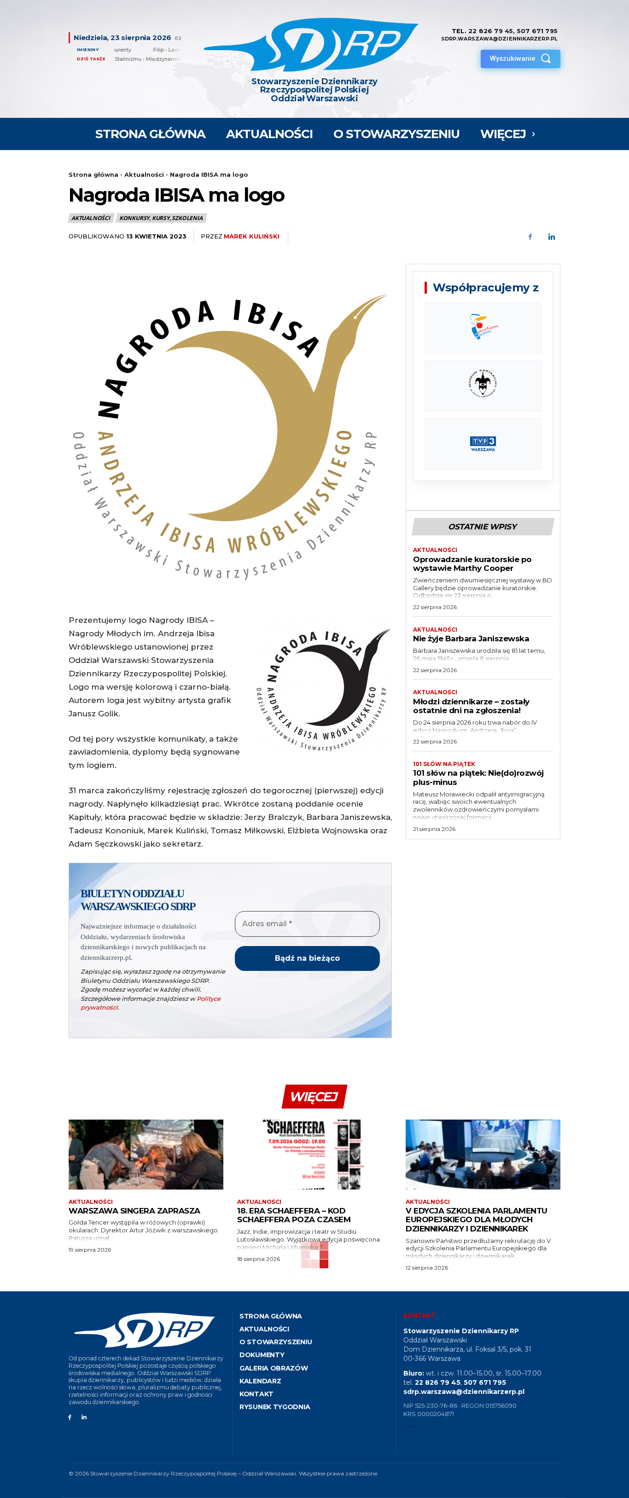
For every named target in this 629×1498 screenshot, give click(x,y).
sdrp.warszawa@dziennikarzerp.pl (463, 1392)
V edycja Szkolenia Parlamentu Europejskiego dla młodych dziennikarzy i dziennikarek (476, 1219)
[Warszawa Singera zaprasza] (146, 1154)
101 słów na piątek (444, 764)
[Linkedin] (551, 236)
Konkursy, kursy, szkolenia (161, 218)
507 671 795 (537, 31)
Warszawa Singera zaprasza (134, 1210)
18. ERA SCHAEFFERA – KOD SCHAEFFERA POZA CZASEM (293, 1215)
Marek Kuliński (252, 236)
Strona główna (93, 174)
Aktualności (144, 174)
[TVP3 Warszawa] (483, 444)
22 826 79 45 (490, 31)
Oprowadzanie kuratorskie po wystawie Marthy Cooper (472, 564)
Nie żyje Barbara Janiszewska (471, 638)
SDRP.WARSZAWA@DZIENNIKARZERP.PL (499, 38)
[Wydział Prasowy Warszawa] (483, 328)
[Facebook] (530, 236)
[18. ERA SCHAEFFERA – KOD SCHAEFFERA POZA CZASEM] (314, 1154)
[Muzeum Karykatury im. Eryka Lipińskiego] (483, 386)
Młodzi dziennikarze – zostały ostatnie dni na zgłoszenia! (471, 706)
